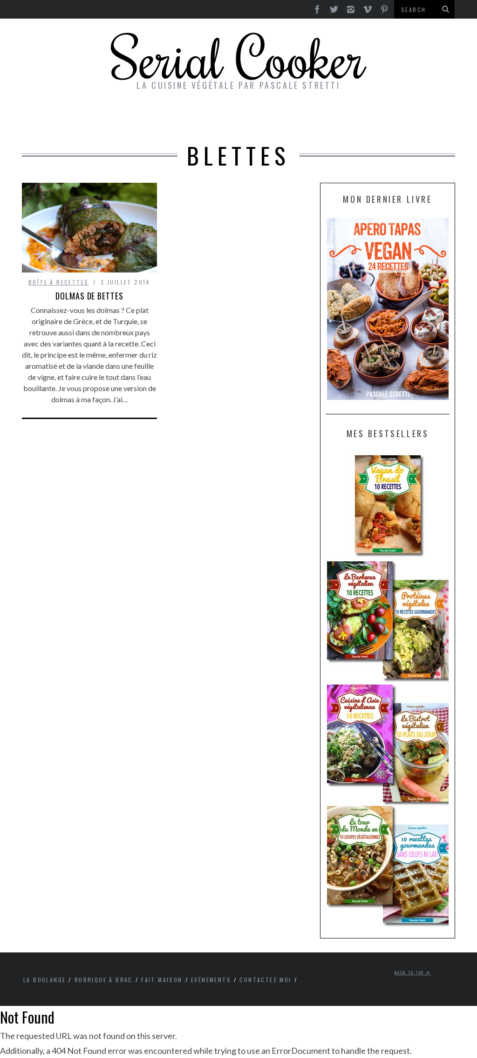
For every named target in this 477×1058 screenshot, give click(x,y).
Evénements (211, 980)
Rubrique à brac (104, 980)
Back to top (410, 972)
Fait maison (161, 980)
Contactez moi (265, 980)
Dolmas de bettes (89, 296)
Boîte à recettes (58, 282)
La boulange (44, 980)
